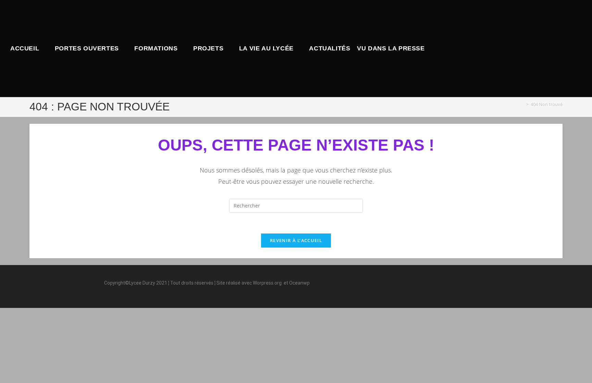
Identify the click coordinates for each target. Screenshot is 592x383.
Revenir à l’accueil (296, 240)
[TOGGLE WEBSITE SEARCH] (434, 48)
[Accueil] (522, 104)
